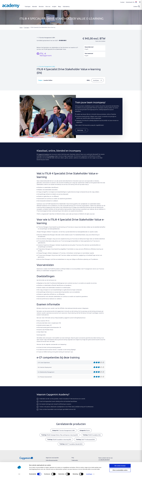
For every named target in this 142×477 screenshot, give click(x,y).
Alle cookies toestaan (120, 465)
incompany (51, 156)
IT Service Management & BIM (47, 37)
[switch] (53, 474)
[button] (81, 130)
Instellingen (89, 474)
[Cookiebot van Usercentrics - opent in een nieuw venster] (19, 474)
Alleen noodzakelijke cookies (120, 470)
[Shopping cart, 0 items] (139, 3)
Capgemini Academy (43, 154)
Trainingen (26, 27)
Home (21, 27)
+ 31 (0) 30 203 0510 (104, 459)
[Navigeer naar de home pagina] (10, 6)
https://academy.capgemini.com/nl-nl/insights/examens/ (70, 317)
